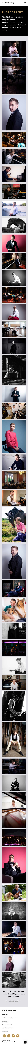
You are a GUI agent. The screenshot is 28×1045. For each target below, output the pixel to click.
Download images (13, 1001)
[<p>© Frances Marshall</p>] (14, 49)
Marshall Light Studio (11, 1041)
